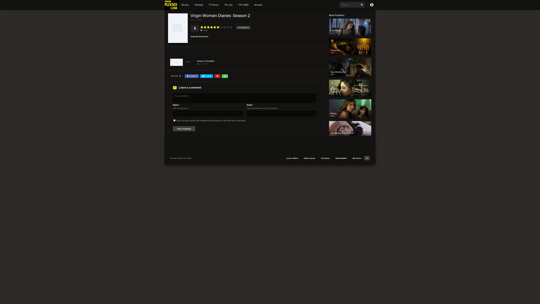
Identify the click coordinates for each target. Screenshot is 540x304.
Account (258, 5)
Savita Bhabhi (341, 158)
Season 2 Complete (205, 61)
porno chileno (292, 158)
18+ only (228, 5)
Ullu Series (356, 158)
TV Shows (214, 5)
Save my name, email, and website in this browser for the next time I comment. (211, 120)
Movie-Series (309, 158)
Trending (198, 5)
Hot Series (325, 158)
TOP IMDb (243, 5)
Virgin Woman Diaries (199, 36)
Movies (185, 5)
